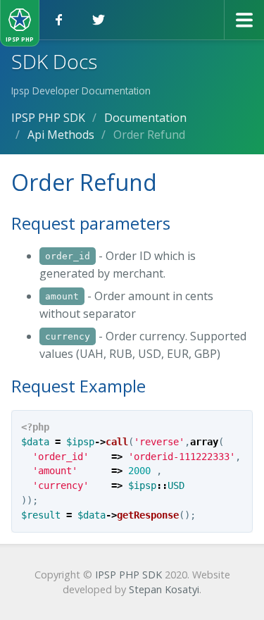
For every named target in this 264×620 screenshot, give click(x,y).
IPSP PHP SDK (128, 574)
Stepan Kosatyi (164, 589)
